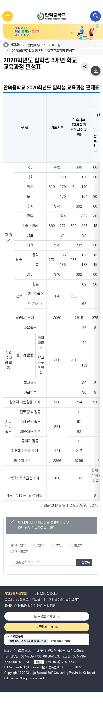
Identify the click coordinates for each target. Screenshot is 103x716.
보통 (59, 545)
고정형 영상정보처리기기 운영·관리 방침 (30, 605)
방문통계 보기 (44, 627)
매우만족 (20, 545)
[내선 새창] (40, 662)
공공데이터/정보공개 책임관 (22, 599)
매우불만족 (22, 551)
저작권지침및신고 (46, 593)
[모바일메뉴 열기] (7, 16)
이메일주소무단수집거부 (64, 599)
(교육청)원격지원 (45, 616)
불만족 (78, 545)
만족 (41, 545)
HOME (15, 45)
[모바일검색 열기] (95, 16)
